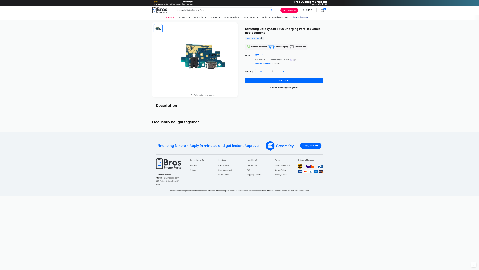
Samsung (183, 17)
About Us (193, 165)
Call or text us (289, 10)
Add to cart (284, 80)
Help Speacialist (225, 170)
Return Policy (280, 170)
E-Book (193, 170)
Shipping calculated (263, 63)
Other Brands (230, 17)
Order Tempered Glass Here (275, 17)
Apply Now (308, 145)
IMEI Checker (223, 165)
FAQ (248, 170)
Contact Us (252, 165)
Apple (169, 17)
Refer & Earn (223, 174)
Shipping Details (254, 174)
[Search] (271, 10)
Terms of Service (282, 165)
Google (213, 17)
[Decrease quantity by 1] (261, 71)
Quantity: (249, 71)
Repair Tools (249, 17)
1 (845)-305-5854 (163, 174)
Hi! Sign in (307, 9)
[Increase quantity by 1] (283, 71)
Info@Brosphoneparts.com (167, 178)
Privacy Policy (281, 174)
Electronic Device (300, 17)
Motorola (198, 17)
